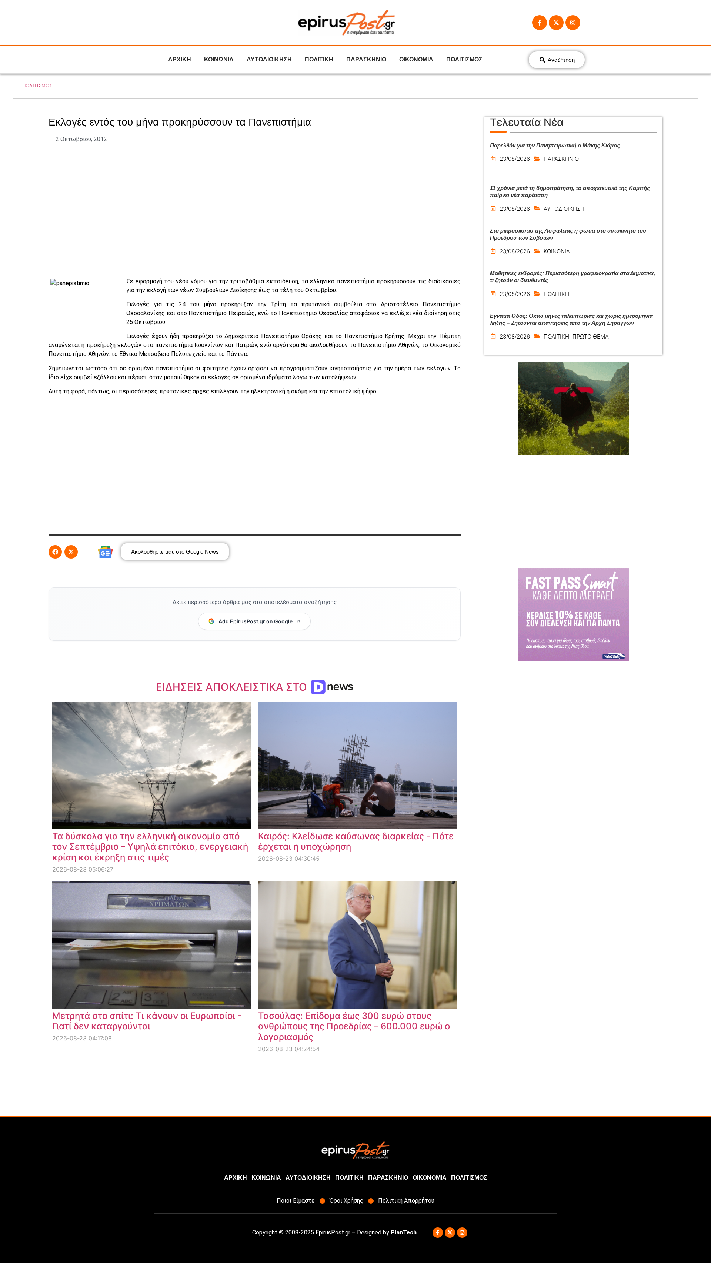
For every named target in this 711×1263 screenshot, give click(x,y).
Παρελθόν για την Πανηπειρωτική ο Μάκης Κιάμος (555, 145)
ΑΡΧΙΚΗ (179, 59)
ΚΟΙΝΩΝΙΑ (219, 59)
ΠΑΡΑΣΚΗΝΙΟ (366, 59)
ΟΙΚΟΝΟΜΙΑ (416, 59)
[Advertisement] (254, 210)
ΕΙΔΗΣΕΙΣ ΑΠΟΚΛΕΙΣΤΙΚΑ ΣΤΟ (233, 687)
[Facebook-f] (539, 22)
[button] (55, 552)
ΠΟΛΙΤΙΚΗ (319, 59)
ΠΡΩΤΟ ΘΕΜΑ (591, 336)
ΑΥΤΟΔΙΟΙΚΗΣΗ (269, 59)
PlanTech (404, 1232)
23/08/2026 (515, 158)
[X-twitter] (556, 22)
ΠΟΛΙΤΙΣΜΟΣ (464, 59)
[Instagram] (572, 22)
